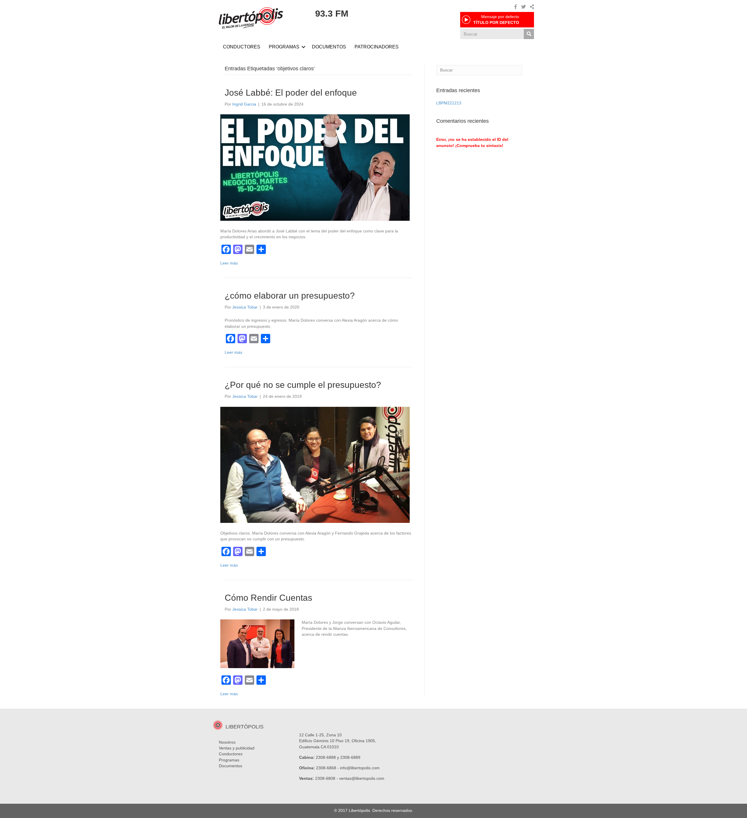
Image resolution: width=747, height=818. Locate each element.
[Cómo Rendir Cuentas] (257, 643)
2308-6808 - (327, 778)
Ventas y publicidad (236, 748)
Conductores (230, 754)
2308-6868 (326, 768)
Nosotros (227, 742)
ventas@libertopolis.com (361, 778)
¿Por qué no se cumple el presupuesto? (303, 385)
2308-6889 (350, 757)
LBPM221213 (448, 103)
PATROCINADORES (377, 46)
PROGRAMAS (284, 46)
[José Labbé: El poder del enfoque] (315, 167)
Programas (229, 760)
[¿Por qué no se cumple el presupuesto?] (315, 464)
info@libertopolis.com (360, 768)
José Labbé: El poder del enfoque (291, 92)
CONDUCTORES (241, 46)
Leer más (229, 263)
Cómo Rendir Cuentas (268, 597)
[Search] (529, 34)
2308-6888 (326, 757)
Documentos (230, 765)
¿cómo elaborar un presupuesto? (290, 295)
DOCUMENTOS (329, 46)
